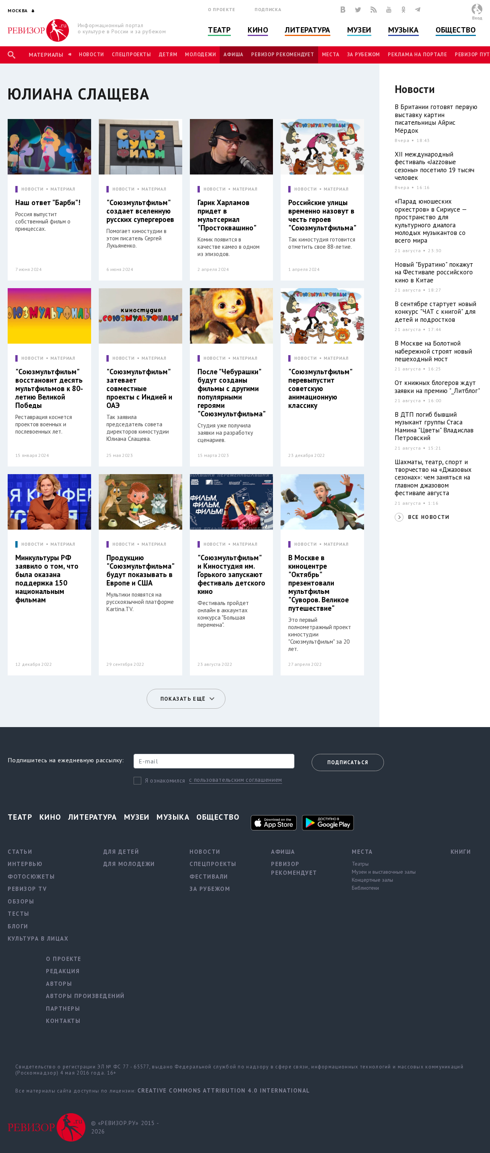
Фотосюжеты (31, 876)
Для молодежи (129, 864)
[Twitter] (358, 9)
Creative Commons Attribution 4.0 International (223, 1090)
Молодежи (200, 54)
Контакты (63, 1020)
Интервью (25, 864)
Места (331, 54)
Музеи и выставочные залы (384, 871)
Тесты (18, 913)
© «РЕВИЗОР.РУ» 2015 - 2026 (125, 1127)
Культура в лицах (38, 938)
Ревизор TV (27, 888)
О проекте (221, 9)
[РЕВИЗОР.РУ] (38, 30)
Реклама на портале (417, 54)
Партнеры (63, 1008)
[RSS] (374, 9)
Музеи (359, 30)
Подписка (268, 9)
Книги (461, 851)
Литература (307, 30)
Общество (455, 30)
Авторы (59, 983)
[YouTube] (389, 9)
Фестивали (208, 876)
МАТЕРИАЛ (63, 189)
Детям (168, 54)
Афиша (233, 54)
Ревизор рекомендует (282, 54)
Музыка (403, 30)
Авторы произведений (85, 996)
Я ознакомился (165, 780)
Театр (219, 30)
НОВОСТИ (32, 189)
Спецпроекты (131, 54)
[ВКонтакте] (343, 9)
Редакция (63, 971)
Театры (360, 863)
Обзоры (21, 901)
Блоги (18, 926)
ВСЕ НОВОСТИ (428, 517)
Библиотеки (365, 887)
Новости (91, 54)
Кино (258, 30)
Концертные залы (372, 879)
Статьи (20, 851)
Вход (477, 18)
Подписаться (347, 762)
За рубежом (364, 54)
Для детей (121, 851)
